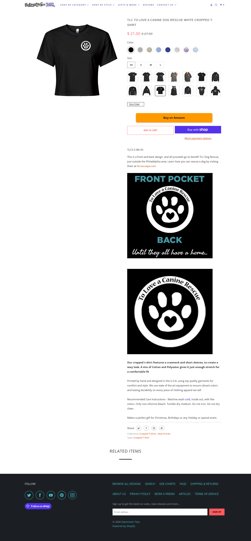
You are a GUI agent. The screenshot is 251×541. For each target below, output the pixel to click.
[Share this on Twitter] (138, 428)
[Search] (216, 5)
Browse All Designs (127, 484)
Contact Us (165, 4)
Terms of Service (207, 494)
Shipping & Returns (204, 484)
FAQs (183, 484)
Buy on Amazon (174, 118)
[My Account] (212, 5)
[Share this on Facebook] (146, 428)
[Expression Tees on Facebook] (41, 495)
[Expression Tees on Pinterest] (63, 495)
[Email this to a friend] (161, 428)
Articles (185, 494)
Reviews (148, 4)
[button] (132, 77)
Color (130, 42)
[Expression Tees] (40, 4)
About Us (119, 494)
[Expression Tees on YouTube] (52, 495)
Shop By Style (102, 4)
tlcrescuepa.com (146, 166)
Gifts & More (128, 4)
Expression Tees (130, 521)
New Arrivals (164, 433)
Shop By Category (73, 4)
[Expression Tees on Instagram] (73, 495)
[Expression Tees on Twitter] (30, 495)
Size (129, 58)
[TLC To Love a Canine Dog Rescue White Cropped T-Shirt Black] (77, 64)
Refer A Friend (165, 494)
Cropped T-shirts (148, 433)
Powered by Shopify (124, 526)
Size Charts (167, 484)
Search (150, 484)
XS (131, 64)
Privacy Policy (140, 494)
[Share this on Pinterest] (154, 428)
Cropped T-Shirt (141, 437)
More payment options (198, 138)
